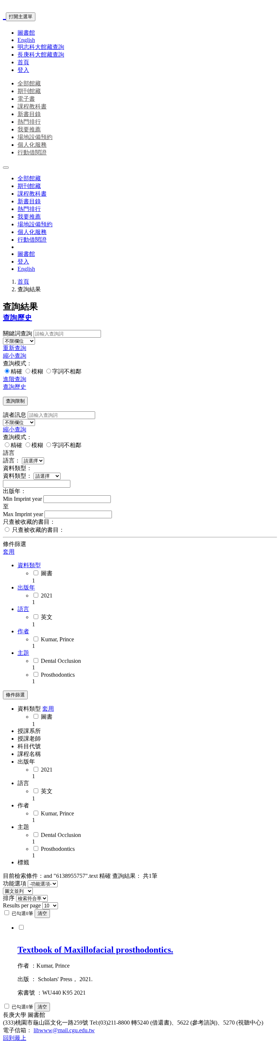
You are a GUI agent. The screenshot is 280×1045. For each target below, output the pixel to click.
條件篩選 (15, 695)
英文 (45, 617)
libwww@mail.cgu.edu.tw (64, 1030)
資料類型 (29, 565)
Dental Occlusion (60, 661)
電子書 (26, 99)
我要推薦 (29, 129)
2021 (45, 595)
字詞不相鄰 (66, 371)
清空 (42, 913)
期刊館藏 (29, 91)
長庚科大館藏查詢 (41, 54)
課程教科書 (32, 106)
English (26, 40)
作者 (23, 631)
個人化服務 (32, 145)
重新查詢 (14, 348)
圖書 (45, 573)
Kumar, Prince (56, 639)
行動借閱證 (32, 152)
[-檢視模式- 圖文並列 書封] (18, 891)
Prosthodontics (57, 675)
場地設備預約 (35, 137)
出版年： (14, 491)
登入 (23, 70)
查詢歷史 (17, 318)
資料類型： (17, 468)
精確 (16, 371)
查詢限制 (15, 401)
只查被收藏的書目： (29, 522)
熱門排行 (29, 122)
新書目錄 (29, 114)
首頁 (23, 62)
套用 (9, 552)
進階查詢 (14, 379)
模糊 (37, 371)
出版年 (26, 587)
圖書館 (26, 33)
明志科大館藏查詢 (41, 47)
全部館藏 (29, 83)
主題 (23, 653)
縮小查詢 (14, 356)
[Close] (6, 167)
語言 (9, 453)
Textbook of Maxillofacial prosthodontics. (95, 949)
